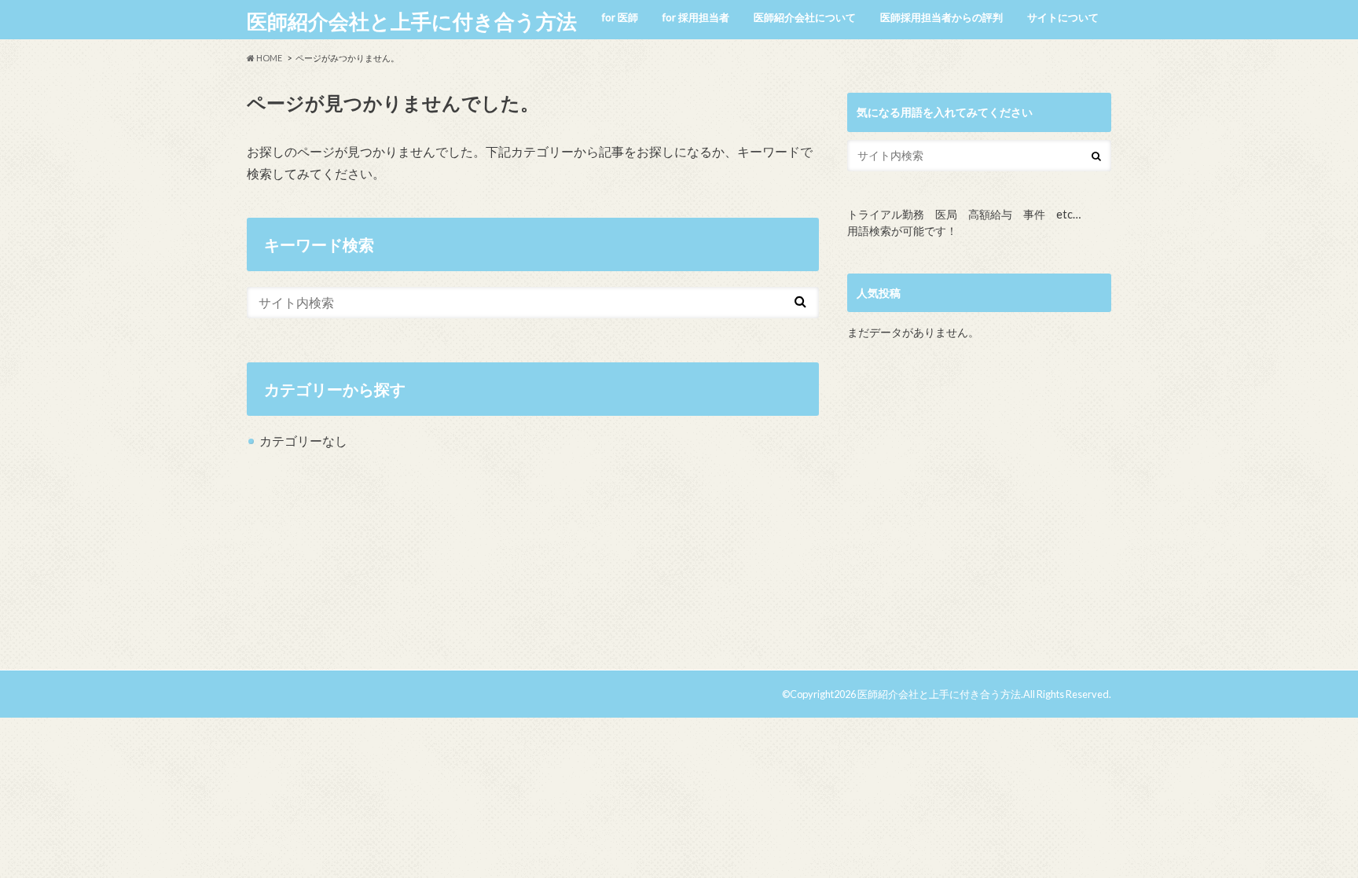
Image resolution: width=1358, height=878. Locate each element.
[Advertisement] (979, 512)
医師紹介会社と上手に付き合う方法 (412, 21)
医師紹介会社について (805, 17)
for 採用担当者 (695, 17)
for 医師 (620, 17)
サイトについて (1063, 17)
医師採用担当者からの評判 (941, 17)
